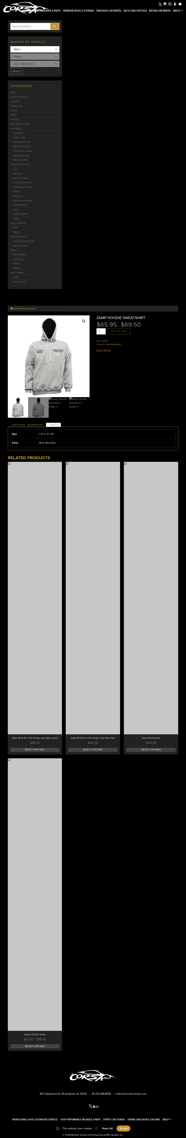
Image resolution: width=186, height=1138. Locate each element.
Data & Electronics (18, 236)
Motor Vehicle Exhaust (20, 123)
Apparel (13, 250)
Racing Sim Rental (160, 11)
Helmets (16, 268)
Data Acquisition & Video (24, 241)
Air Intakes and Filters (22, 182)
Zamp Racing (103, 350)
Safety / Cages (19, 137)
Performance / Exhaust (23, 151)
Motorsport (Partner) (22, 146)
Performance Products (23, 200)
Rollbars (16, 232)
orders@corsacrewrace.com (131, 1094)
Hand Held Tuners (21, 178)
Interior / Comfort (20, 159)
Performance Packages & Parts (41, 11)
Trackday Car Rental (109, 11)
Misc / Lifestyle (16, 272)
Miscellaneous (19, 281)
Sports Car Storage (114, 1119)
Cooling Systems (20, 214)
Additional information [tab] (27, 424)
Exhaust (13, 110)
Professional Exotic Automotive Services (35, 1119)
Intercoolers (18, 173)
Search (16, 71)
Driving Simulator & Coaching (144, 1119)
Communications (20, 245)
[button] (83, 321)
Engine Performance (19, 96)
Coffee (16, 277)
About (177, 11)
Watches (17, 263)
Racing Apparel (20, 254)
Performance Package (23, 186)
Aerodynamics (16, 105)
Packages (14, 119)
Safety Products (20, 204)
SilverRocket (16, 128)
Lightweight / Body (21, 155)
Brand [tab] (54, 424)
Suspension (15, 101)
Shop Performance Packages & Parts (80, 1119)
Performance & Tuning (20, 164)
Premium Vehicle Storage (78, 11)
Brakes (13, 114)
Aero (15, 169)
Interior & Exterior (18, 223)
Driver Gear (18, 259)
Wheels (13, 92)
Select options (35, 749)
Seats (15, 227)
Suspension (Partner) (22, 141)
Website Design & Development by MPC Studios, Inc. (97, 1135)
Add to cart (119, 331)
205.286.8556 (103, 1094)
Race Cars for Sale (135, 11)
